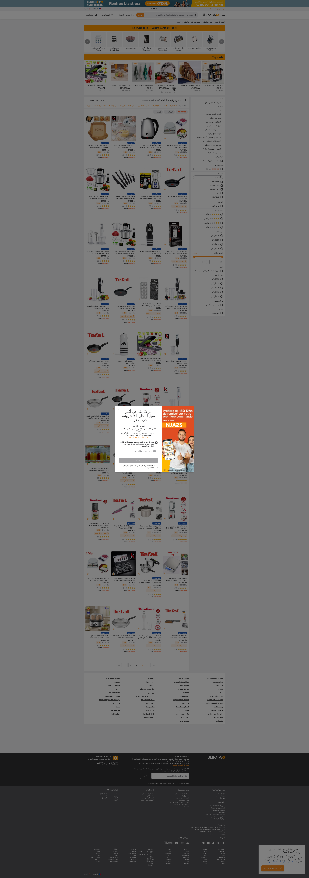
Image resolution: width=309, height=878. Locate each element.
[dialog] (154, 439)
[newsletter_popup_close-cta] (118, 409)
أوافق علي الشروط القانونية (138, 437)
